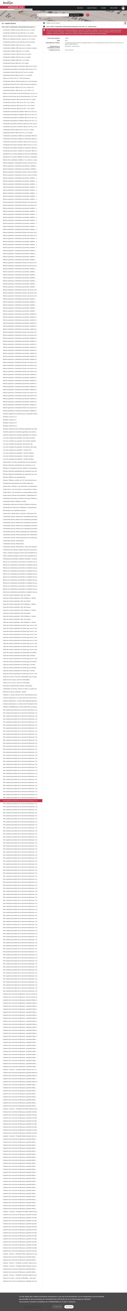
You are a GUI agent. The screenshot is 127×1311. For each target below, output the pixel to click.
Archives (80, 8)
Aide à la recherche (43, 17)
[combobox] (76, 15)
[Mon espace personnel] (123, 8)
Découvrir (113, 8)
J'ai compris (69, 1306)
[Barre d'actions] (125, 23)
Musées (103, 8)
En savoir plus (57, 1306)
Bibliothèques (92, 8)
